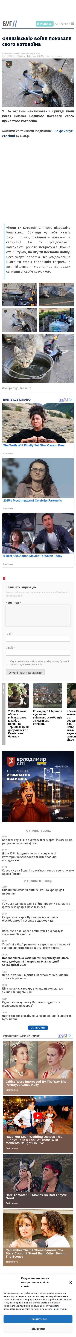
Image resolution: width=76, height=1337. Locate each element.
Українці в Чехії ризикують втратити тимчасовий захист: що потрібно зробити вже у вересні (36, 946)
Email (10, 647)
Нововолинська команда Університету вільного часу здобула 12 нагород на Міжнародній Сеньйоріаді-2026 (35, 961)
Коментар (13, 602)
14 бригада (31, 56)
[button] (70, 1282)
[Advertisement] (39, 10)
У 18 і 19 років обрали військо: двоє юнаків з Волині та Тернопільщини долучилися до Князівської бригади (18, 724)
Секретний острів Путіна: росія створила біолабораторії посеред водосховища (30, 919)
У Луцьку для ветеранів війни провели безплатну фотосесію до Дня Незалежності (36, 905)
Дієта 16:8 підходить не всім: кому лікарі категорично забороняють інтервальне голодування (29, 857)
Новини (21, 56)
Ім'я (9, 633)
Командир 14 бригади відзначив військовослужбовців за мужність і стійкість (47, 718)
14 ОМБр (40, 56)
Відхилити (38, 1328)
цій (57, 1309)
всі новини (38, 1027)
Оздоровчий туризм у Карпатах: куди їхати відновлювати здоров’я (31, 1004)
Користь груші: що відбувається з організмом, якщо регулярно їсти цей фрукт (37, 841)
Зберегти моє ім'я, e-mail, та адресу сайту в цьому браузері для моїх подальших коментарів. (39, 663)
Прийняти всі (38, 1319)
